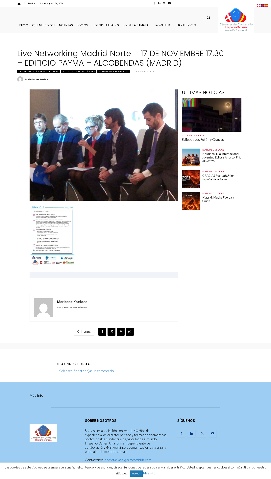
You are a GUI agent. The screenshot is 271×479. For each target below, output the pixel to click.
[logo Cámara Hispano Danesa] (236, 20)
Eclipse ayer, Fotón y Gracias (203, 139)
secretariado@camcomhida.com (128, 460)
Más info (36, 395)
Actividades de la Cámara (78, 71)
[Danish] (259, 5)
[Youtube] (169, 3)
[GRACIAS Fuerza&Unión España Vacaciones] (191, 179)
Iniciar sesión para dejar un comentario (86, 371)
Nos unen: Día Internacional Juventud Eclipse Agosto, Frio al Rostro (221, 157)
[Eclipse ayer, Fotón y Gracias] (211, 115)
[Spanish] (266, 5)
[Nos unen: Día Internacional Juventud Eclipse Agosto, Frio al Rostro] (191, 157)
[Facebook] (154, 3)
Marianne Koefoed (38, 79)
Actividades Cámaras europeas (38, 71)
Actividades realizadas (114, 71)
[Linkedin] (159, 3)
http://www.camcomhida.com (71, 307)
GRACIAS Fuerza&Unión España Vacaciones (218, 177)
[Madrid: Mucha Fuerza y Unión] (191, 201)
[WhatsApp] (130, 332)
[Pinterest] (121, 332)
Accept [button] (136, 473)
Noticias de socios (193, 135)
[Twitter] (164, 3)
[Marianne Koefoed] (20, 79)
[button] (208, 17)
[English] (262, 5)
